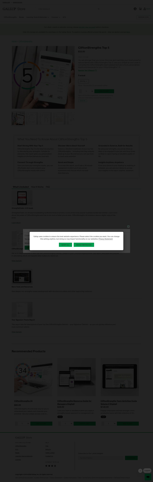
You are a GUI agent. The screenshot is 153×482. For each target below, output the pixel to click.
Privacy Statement (106, 239)
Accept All (65, 245)
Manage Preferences (83, 245)
